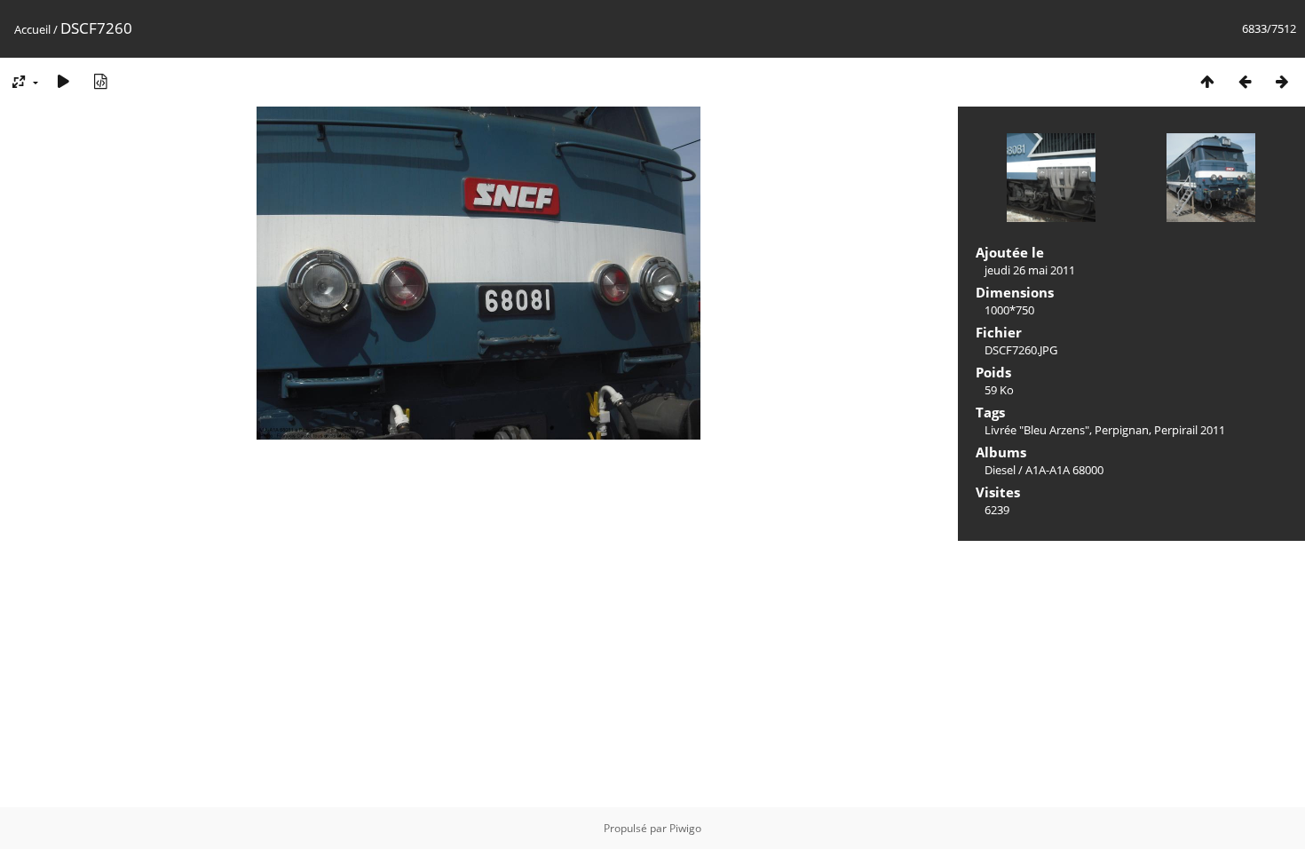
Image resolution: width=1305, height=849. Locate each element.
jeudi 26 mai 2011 (1030, 270)
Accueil (32, 29)
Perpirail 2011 (1189, 430)
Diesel (1000, 470)
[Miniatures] (1207, 81)
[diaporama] (63, 81)
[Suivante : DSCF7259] (1282, 81)
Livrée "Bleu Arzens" (1037, 430)
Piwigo (685, 828)
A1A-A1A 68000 (1064, 470)
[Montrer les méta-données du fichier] (100, 81)
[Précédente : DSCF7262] (1244, 81)
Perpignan (1122, 430)
